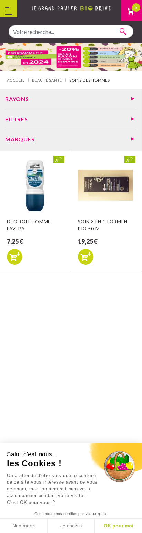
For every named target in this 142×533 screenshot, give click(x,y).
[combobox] (71, 31)
